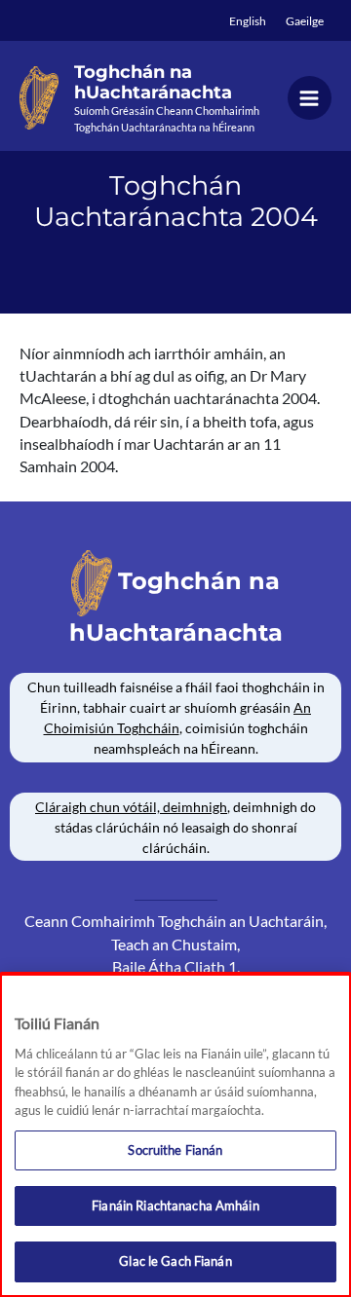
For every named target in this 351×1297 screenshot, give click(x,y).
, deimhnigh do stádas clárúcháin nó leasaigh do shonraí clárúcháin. (175, 827)
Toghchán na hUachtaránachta (153, 82)
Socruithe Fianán (175, 1150)
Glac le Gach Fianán (175, 1261)
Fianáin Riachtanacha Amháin (175, 1205)
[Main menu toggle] (310, 98)
